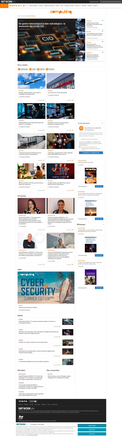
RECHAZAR (92, 430)
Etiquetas (26, 404)
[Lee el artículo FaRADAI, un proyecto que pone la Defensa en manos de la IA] (60, 117)
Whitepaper (81, 224)
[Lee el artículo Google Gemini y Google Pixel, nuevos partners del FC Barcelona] (60, 177)
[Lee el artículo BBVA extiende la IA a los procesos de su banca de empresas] (31, 177)
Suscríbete (91, 152)
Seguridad (84, 5)
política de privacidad (93, 143)
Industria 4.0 (78, 5)
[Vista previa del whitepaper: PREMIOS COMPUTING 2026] (90, 175)
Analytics (41, 5)
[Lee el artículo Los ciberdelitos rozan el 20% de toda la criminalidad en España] (89, 34)
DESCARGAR (99, 186)
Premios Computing (33, 5)
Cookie (48, 404)
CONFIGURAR (92, 426)
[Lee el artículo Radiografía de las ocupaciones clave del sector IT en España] (31, 117)
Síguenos (32, 401)
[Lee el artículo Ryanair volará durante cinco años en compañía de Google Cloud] (31, 87)
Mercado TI (95, 5)
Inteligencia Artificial (69, 5)
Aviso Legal (37, 404)
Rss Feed (31, 404)
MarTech (57, 5)
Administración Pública (49, 5)
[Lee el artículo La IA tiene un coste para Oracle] (60, 87)
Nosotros (21, 404)
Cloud (62, 5)
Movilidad (89, 5)
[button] (4, 5)
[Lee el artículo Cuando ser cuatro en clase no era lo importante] (46, 342)
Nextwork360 (30, 410)
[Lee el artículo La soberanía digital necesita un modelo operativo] (46, 362)
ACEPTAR (92, 434)
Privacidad (43, 404)
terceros (83, 150)
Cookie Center (54, 404)
